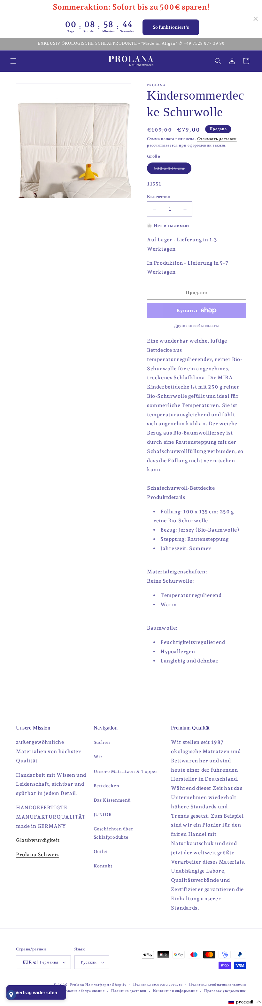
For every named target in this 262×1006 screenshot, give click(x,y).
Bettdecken (106, 785)
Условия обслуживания (83, 991)
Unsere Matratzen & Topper (126, 771)
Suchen (102, 742)
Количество (158, 196)
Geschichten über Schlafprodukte (114, 832)
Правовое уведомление (225, 991)
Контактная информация (175, 991)
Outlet (101, 851)
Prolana (77, 985)
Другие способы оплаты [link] (196, 325)
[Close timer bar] (255, 18)
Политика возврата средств (158, 984)
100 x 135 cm (172, 169)
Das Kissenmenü (112, 800)
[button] (13, 61)
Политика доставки (128, 991)
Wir (98, 756)
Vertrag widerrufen (36, 992)
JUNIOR (103, 814)
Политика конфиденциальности (217, 984)
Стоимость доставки (217, 139)
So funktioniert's (171, 27)
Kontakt (103, 865)
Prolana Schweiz (37, 854)
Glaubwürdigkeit (38, 840)
